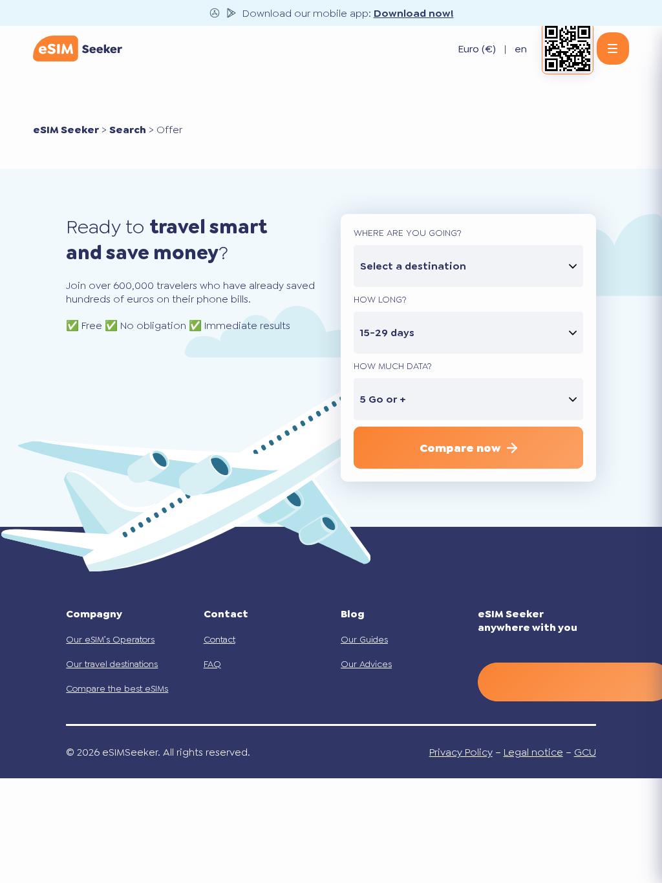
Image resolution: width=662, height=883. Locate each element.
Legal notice (533, 752)
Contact (219, 639)
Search (127, 129)
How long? (380, 299)
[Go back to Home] (77, 48)
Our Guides (364, 639)
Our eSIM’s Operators (110, 639)
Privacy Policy (461, 752)
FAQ (212, 664)
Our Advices (366, 664)
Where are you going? (408, 233)
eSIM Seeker (66, 129)
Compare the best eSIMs (117, 688)
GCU (585, 752)
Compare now (460, 448)
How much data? (393, 366)
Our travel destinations (112, 664)
